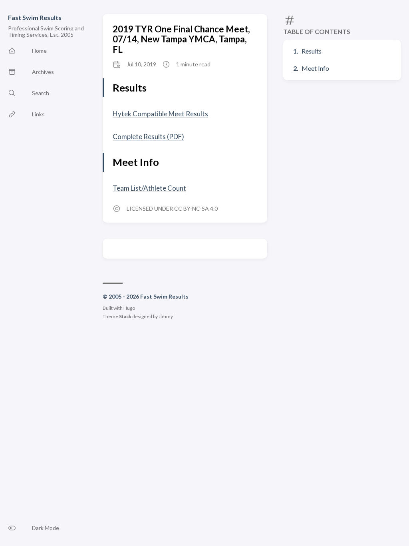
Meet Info (315, 68)
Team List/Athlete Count (149, 188)
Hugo (129, 308)
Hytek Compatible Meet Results (160, 114)
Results (312, 51)
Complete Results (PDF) (148, 136)
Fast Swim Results (35, 17)
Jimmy (166, 316)
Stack (125, 316)
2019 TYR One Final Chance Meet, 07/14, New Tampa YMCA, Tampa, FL (181, 39)
